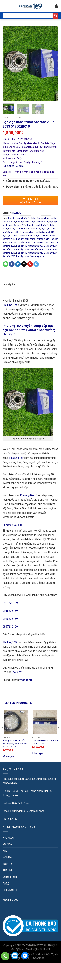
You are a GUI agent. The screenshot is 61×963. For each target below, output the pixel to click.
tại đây (17, 672)
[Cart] (56, 6)
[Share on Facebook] (12, 264)
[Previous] (8, 63)
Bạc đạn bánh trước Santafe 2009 (24, 228)
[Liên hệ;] (5, 956)
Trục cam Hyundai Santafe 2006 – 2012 (45, 742)
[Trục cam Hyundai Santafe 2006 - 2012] (45, 722)
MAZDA (7, 844)
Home (5, 117)
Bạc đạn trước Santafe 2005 (30, 242)
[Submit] (55, 16)
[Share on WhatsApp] (5, 264)
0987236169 (10, 626)
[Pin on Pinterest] (30, 264)
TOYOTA (7, 864)
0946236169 (10, 618)
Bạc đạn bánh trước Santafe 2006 (32, 221)
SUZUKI (7, 870)
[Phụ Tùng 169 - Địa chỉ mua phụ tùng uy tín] (30, 6)
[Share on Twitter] (18, 264)
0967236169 (10, 603)
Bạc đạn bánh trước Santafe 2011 (38, 232)
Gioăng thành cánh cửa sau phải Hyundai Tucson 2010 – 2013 (15, 743)
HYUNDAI (16, 117)
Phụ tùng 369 (10, 819)
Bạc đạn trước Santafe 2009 (29, 249)
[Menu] (5, 6)
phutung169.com (14, 166)
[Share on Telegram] (36, 264)
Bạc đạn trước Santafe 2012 (29, 253)
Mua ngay (8, 756)
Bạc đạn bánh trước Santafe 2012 (19, 235)
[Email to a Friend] (24, 264)
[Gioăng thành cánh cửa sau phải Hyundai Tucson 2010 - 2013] (16, 722)
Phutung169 (10, 305)
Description (9, 284)
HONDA (7, 857)
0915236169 (10, 610)
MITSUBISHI (10, 877)
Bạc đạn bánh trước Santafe (22, 218)
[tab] (30, 284)
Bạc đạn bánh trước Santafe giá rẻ (32, 239)
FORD (6, 883)
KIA (5, 850)
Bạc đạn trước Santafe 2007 (29, 246)
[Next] (53, 63)
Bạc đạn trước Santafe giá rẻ (30, 256)
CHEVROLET (10, 890)
